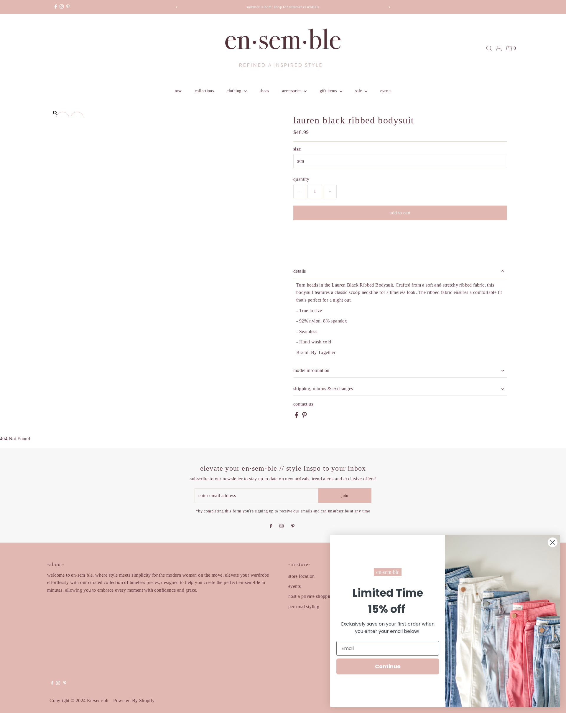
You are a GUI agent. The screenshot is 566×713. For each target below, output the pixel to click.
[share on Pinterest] (304, 416)
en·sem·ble (98, 700)
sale (359, 91)
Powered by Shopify (133, 700)
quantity (301, 179)
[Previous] (176, 7)
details (299, 271)
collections (204, 91)
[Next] (389, 7)
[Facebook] (55, 7)
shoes (264, 91)
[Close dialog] (552, 542)
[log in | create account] (498, 48)
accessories (292, 91)
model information (311, 370)
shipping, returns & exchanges (323, 388)
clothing (234, 91)
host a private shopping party (316, 596)
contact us (303, 404)
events (385, 91)
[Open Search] (489, 48)
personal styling (303, 606)
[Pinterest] (68, 7)
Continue (388, 666)
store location (301, 576)
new (178, 91)
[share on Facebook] (297, 416)
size (297, 148)
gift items (329, 91)
